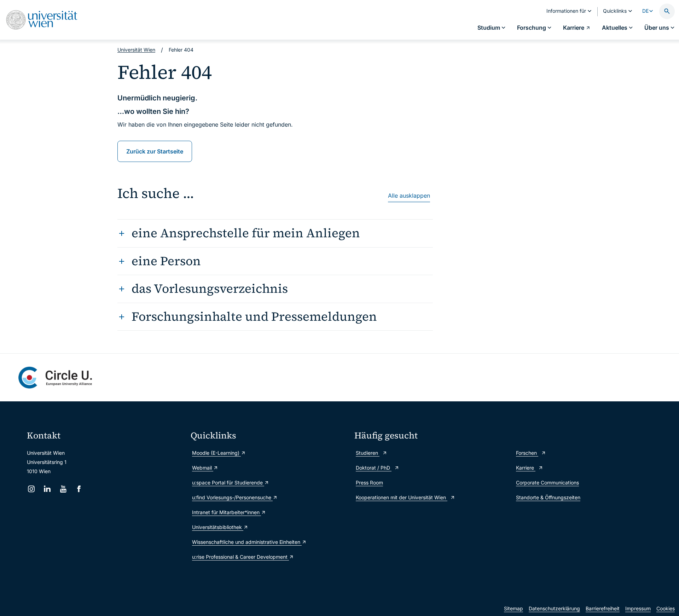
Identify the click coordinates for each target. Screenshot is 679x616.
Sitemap (513, 608)
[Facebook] (79, 489)
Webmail (202, 468)
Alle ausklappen (409, 195)
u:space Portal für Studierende (228, 483)
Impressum (638, 608)
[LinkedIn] (47, 489)
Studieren (367, 453)
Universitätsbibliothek (217, 527)
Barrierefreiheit (603, 608)
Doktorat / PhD (373, 468)
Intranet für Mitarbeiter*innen (226, 512)
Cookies (665, 608)
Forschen (527, 453)
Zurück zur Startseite (154, 151)
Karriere (525, 468)
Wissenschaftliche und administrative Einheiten (247, 542)
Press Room (369, 483)
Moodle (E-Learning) (216, 453)
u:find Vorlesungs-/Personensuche (232, 497)
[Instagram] (31, 489)
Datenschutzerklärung (554, 608)
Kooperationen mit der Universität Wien (401, 497)
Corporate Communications (547, 483)
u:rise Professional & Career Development (240, 557)
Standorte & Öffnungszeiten (548, 497)
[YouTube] (63, 489)
